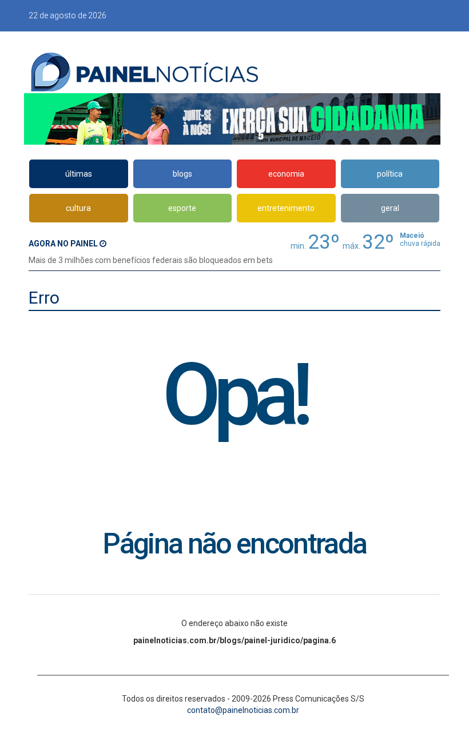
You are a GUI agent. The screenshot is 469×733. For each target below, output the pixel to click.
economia (286, 173)
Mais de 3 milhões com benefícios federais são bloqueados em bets (151, 260)
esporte (182, 208)
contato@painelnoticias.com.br (243, 710)
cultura (78, 208)
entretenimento (286, 208)
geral (390, 208)
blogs (182, 173)
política (390, 173)
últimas (78, 173)
